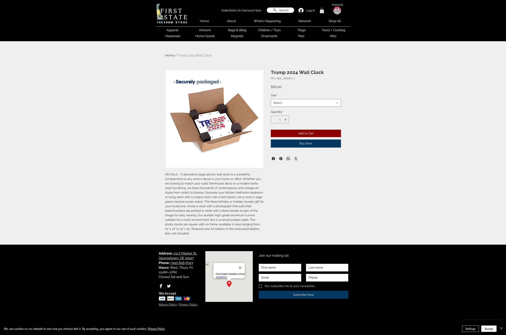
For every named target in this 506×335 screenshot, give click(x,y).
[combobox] (306, 103)
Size (274, 95)
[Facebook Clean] (161, 286)
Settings (470, 329)
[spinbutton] (280, 119)
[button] (322, 10)
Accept (489, 329)
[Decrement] (274, 119)
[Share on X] (296, 158)
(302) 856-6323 (181, 263)
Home (169, 55)
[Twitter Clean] (169, 286)
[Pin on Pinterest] (280, 158)
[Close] (501, 329)
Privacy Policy (188, 304)
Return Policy (168, 304)
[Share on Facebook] (273, 158)
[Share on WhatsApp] (288, 158)
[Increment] (286, 119)
